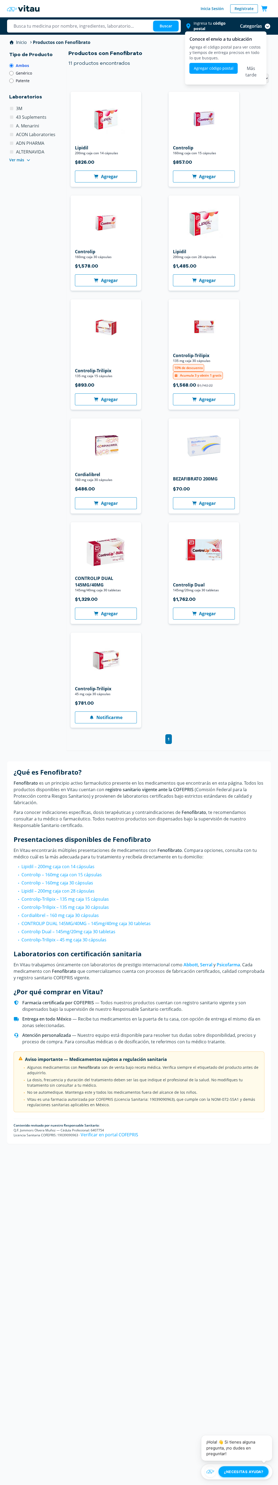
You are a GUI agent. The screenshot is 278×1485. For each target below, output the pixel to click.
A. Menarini (27, 126)
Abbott (191, 965)
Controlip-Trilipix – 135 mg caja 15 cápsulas (65, 899)
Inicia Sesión (212, 8)
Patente (23, 80)
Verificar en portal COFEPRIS (109, 1135)
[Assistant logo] (210, 1471)
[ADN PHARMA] (11, 143)
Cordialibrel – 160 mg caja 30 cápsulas (60, 915)
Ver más (16, 159)
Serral (206, 965)
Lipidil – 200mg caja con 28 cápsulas (57, 891)
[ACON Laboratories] (11, 134)
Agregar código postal (213, 68)
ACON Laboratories (35, 134)
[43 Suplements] (11, 117)
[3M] (11, 108)
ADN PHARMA (30, 143)
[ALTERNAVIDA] (11, 152)
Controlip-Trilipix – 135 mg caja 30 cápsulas (65, 907)
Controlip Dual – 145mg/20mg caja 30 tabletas (68, 932)
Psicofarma (228, 965)
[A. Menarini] (11, 126)
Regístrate (244, 8)
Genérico (24, 73)
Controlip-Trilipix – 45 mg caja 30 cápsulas (63, 940)
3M (19, 108)
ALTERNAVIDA (30, 152)
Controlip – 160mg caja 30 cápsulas (57, 883)
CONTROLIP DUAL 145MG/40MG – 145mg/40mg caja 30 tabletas (86, 923)
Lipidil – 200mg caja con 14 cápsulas (57, 867)
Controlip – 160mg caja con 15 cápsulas (61, 875)
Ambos (22, 65)
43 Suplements (31, 117)
